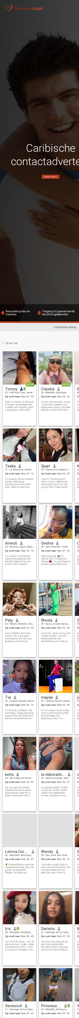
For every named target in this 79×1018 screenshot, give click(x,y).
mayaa (47, 697)
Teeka (10, 466)
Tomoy (11, 389)
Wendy (47, 851)
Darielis (48, 928)
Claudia (47, 389)
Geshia (47, 543)
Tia (8, 697)
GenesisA (13, 1005)
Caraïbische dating (65, 327)
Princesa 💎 (51, 1005)
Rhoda (46, 620)
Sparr (45, 466)
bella (9, 774)
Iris (8, 928)
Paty (9, 620)
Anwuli (11, 543)
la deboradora (53, 774)
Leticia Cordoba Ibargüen (17, 851)
